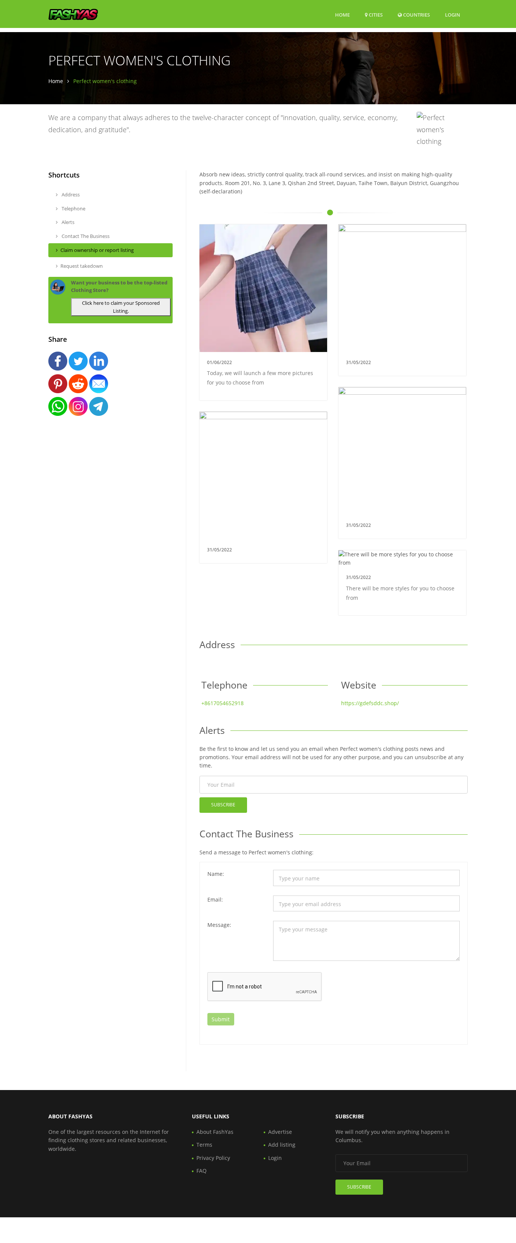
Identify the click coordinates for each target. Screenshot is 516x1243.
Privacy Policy (213, 1157)
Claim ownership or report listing (97, 250)
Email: (215, 899)
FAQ (201, 1170)
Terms (204, 1144)
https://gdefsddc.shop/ (370, 703)
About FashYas (214, 1131)
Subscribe (223, 804)
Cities (375, 14)
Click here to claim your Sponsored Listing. (121, 307)
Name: (215, 873)
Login (452, 14)
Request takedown (81, 265)
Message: (219, 924)
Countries (416, 14)
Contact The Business (85, 236)
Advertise (280, 1131)
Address (70, 194)
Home (342, 14)
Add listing (281, 1144)
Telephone (72, 208)
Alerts (67, 222)
